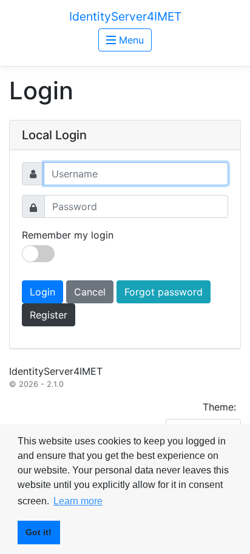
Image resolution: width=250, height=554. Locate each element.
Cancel (90, 292)
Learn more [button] (78, 501)
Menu (130, 40)
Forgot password (163, 292)
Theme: (219, 407)
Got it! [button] (38, 532)
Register (48, 315)
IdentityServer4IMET (125, 16)
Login (42, 292)
